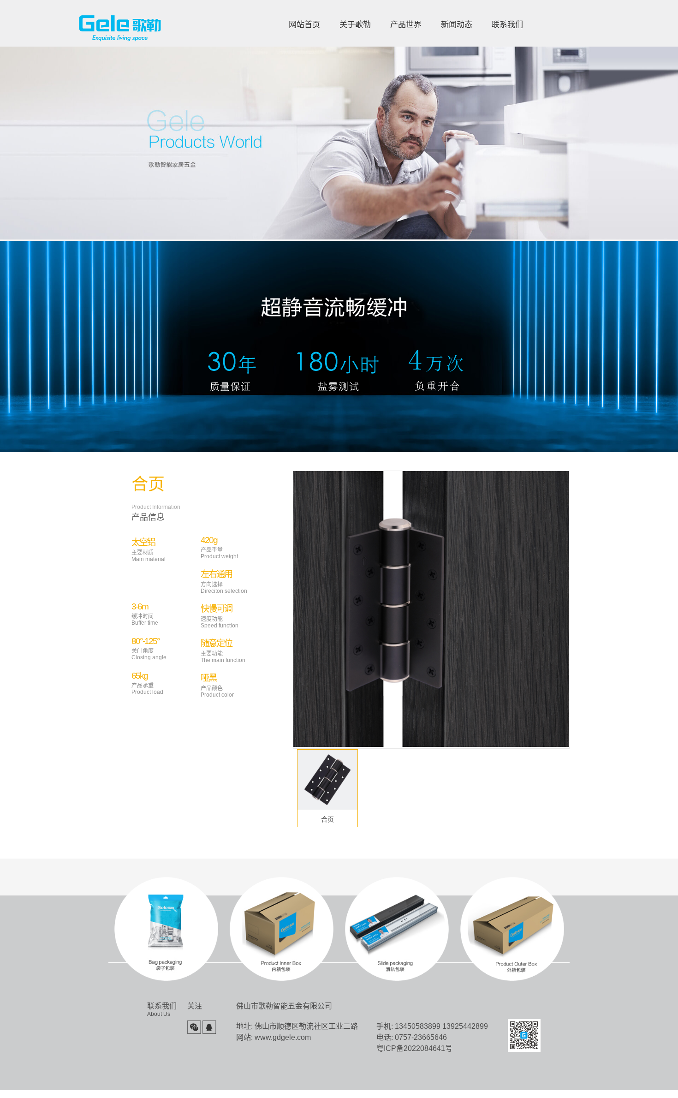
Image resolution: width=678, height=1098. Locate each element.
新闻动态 (456, 24)
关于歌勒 (355, 24)
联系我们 (507, 24)
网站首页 (304, 24)
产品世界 (406, 24)
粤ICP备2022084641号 (414, 1048)
